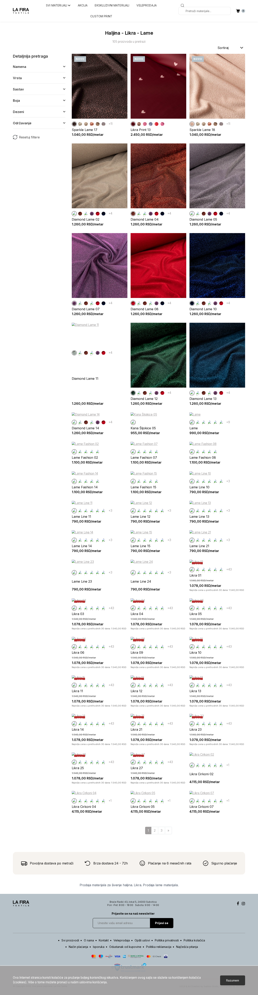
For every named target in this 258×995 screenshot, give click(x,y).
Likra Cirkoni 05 (143, 807)
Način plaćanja (78, 946)
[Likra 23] (192, 723)
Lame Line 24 (141, 581)
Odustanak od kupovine (125, 946)
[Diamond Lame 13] (192, 392)
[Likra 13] (192, 685)
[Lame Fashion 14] (215, 422)
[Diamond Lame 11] (74, 352)
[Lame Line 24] (133, 572)
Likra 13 (195, 691)
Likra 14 (78, 729)
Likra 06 (78, 653)
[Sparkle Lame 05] (103, 124)
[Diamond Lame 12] (133, 392)
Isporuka (98, 946)
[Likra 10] (192, 646)
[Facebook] (238, 904)
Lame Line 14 (82, 546)
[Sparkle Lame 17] (74, 124)
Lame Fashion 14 (85, 487)
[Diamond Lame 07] (91, 213)
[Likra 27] (133, 762)
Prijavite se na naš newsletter (133, 913)
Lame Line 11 (81, 517)
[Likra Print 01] (138, 124)
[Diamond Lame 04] (80, 213)
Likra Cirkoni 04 (84, 807)
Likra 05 (195, 614)
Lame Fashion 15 (143, 487)
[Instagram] (243, 904)
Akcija (83, 5)
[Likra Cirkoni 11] (221, 569)
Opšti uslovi (142, 940)
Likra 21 (136, 729)
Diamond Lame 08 (144, 309)
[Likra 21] (133, 723)
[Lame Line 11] (197, 481)
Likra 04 (137, 614)
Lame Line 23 (82, 581)
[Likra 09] (133, 646)
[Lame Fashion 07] (203, 422)
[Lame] (192, 422)
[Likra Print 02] (144, 124)
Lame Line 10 (199, 487)
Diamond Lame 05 (203, 219)
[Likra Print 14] (156, 124)
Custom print (101, 16)
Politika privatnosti (167, 940)
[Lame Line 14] (215, 481)
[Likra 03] (74, 608)
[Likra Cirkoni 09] (215, 569)
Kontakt (104, 940)
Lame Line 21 (199, 546)
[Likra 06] (74, 646)
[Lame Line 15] (221, 481)
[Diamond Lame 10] (103, 213)
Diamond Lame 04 (145, 219)
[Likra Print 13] (133, 124)
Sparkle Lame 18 (202, 130)
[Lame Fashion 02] (197, 422)
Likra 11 (77, 691)
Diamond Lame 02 (85, 219)
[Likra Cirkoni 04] (203, 569)
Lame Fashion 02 (85, 457)
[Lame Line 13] (209, 481)
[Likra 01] (192, 569)
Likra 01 (195, 575)
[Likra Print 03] (162, 124)
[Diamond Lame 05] (85, 213)
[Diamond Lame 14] (74, 422)
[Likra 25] (74, 762)
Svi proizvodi (70, 940)
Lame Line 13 (199, 517)
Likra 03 (78, 614)
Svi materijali (57, 5)
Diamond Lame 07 (86, 309)
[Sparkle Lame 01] (80, 124)
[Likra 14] (74, 723)
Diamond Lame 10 (203, 309)
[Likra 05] (192, 608)
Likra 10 (195, 653)
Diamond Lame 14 (85, 428)
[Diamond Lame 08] (97, 213)
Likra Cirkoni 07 (201, 807)
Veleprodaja (146, 5)
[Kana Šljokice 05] (133, 422)
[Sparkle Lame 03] (91, 124)
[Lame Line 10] (192, 481)
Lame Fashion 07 (144, 457)
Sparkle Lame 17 (84, 130)
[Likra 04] (133, 608)
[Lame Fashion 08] (209, 422)
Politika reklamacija (158, 946)
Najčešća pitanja (187, 946)
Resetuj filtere (29, 137)
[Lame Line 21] (192, 540)
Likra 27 (137, 768)
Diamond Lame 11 (85, 379)
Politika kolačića (194, 940)
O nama (89, 940)
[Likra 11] (74, 685)
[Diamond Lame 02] (74, 213)
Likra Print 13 (141, 130)
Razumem (232, 980)
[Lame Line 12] (203, 481)
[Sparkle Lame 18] (192, 124)
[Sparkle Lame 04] (97, 124)
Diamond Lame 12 (144, 399)
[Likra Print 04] (150, 124)
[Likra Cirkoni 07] (221, 765)
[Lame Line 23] (74, 572)
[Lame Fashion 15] (221, 422)
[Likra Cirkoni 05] (209, 569)
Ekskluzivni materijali (112, 5)
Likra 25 (78, 768)
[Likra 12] (133, 685)
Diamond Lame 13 (202, 399)
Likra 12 (136, 691)
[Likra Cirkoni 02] (197, 569)
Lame (193, 428)
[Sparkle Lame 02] (85, 124)
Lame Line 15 (140, 546)
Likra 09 (137, 653)
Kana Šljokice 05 (143, 428)
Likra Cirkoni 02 (201, 774)
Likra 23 (195, 729)
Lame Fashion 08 (202, 457)
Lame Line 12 (140, 517)
